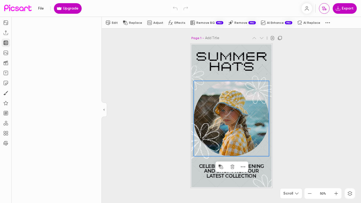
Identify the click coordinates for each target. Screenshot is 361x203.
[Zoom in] (336, 193)
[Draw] (6, 93)
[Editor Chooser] (104, 110)
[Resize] (6, 23)
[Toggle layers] (350, 193)
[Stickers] (6, 83)
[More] (243, 167)
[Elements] (6, 103)
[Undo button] (175, 8)
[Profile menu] (307, 8)
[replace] (221, 167)
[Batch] (6, 143)
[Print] (324, 8)
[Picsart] (18, 8)
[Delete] (232, 167)
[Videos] (6, 63)
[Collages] (6, 133)
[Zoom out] (310, 193)
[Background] (6, 113)
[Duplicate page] (280, 38)
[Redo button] (186, 8)
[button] (180, 101)
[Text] (6, 73)
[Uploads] (6, 33)
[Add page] (272, 38)
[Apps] (6, 123)
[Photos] (6, 53)
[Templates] (6, 43)
